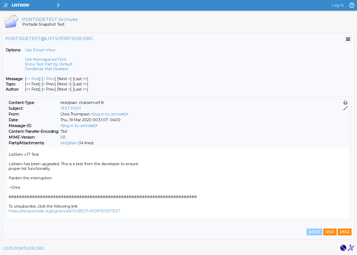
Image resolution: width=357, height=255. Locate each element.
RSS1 (330, 232)
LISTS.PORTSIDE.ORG (23, 248)
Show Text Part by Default (49, 64)
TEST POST (70, 108)
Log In (338, 5)
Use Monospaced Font (45, 59)
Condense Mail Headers (46, 68)
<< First (32, 78)
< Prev (49, 78)
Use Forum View (40, 50)
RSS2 (344, 232)
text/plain (68, 143)
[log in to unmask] (109, 114)
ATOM (314, 232)
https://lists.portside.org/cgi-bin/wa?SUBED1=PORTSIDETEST (64, 211)
